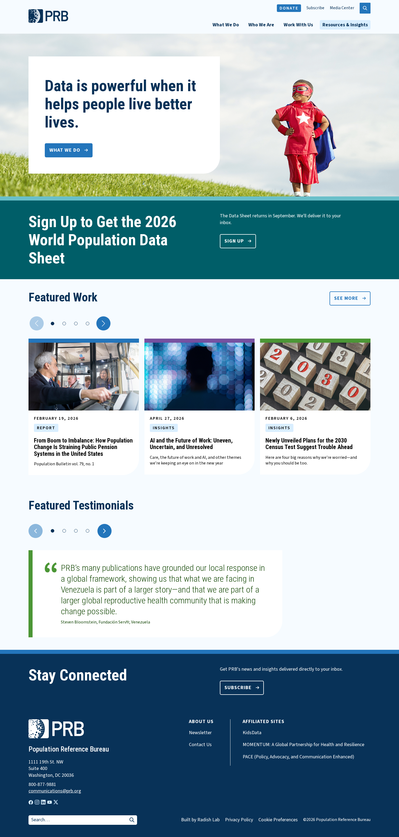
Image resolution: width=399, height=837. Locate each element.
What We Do (226, 24)
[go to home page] (48, 21)
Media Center (342, 8)
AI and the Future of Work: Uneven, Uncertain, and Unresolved (191, 443)
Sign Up (234, 241)
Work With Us (298, 24)
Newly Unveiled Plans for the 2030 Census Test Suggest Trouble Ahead (309, 443)
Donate (289, 8)
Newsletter (200, 733)
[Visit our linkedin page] (43, 802)
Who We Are (261, 24)
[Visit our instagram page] (37, 802)
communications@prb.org (54, 791)
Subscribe (315, 8)
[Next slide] (104, 531)
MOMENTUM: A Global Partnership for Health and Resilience (303, 744)
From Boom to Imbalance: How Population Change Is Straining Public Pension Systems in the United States (83, 447)
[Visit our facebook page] (30, 802)
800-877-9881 (42, 784)
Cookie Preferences (278, 820)
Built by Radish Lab (200, 819)
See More (346, 298)
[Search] (131, 820)
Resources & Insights (345, 24)
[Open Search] (365, 8)
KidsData (252, 733)
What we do (64, 150)
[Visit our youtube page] (49, 802)
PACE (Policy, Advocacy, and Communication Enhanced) (298, 757)
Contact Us (200, 744)
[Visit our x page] (55, 802)
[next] (103, 323)
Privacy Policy (239, 819)
